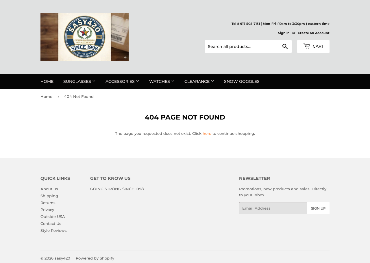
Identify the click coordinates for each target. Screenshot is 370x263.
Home (46, 81)
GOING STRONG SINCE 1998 (117, 188)
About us (49, 188)
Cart (318, 46)
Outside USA (52, 216)
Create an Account (314, 33)
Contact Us (50, 223)
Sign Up (318, 208)
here (207, 133)
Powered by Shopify (95, 258)
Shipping (49, 195)
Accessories (121, 81)
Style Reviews (53, 230)
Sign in (284, 33)
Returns (48, 202)
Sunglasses (77, 81)
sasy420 (62, 258)
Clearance (197, 81)
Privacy (47, 209)
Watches (160, 81)
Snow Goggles (242, 81)
